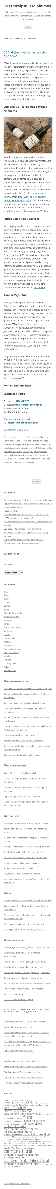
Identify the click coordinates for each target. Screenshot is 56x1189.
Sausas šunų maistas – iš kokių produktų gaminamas (27, 972)
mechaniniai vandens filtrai (21, 1129)
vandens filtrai (18, 1151)
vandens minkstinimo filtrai (26, 1160)
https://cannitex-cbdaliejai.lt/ (23, 422)
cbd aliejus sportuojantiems (35, 451)
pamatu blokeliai (28, 1137)
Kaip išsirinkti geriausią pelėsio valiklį (20, 773)
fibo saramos (18, 1118)
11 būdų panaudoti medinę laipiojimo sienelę (23, 1082)
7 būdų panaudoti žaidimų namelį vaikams (22, 1072)
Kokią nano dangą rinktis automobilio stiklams (24, 703)
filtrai (28, 1117)
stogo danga (11, 1147)
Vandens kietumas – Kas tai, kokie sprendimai (24, 740)
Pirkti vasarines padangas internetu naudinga (24, 924)
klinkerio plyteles (34, 1120)
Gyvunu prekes (12, 816)
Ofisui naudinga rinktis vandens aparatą (21, 543)
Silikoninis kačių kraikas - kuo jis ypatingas (22, 863)
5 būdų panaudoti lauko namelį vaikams (21, 1061)
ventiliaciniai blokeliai (12, 1166)
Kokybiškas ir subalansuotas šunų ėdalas (22, 873)
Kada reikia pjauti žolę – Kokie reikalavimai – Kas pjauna (28, 688)
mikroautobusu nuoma (18, 1131)
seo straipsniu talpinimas (13, 1143)
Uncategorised (10, 663)
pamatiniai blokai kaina (13, 1137)
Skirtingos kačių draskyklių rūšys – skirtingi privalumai (27, 846)
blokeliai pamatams (29, 1105)
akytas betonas (9, 1100)
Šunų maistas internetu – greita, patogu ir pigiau (25, 961)
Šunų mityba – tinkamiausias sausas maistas (23, 988)
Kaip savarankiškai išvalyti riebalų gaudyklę (23, 755)
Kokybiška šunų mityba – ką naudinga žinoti (23, 967)
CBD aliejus (39, 287)
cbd (49, 444)
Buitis (6, 598)
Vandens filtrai (10, 670)
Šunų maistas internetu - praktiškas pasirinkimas (25, 857)
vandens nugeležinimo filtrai (21, 1163)
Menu (28, 27)
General (7, 605)
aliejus (44, 444)
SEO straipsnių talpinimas (28, 6)
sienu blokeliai (28, 1143)
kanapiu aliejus (10, 455)
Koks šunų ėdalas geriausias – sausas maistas (23, 978)
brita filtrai (12, 1107)
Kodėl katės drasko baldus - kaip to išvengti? (23, 852)
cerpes (26, 1107)
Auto (6, 591)
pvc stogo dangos (27, 1141)
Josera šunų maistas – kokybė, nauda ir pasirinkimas (27, 947)
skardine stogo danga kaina (41, 1145)
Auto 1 (9, 893)
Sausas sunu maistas (15, 940)
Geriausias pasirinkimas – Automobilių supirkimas (25, 1021)
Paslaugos (8, 645)
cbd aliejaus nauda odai (14, 448)
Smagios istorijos (11, 652)
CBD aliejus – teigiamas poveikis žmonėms (26, 54)
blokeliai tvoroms (43, 1105)
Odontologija (9, 638)
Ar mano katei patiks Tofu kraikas (18, 868)
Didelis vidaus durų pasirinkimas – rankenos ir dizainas (28, 500)
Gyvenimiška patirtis (41, 437)
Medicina (27, 440)
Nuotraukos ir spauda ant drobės (18, 1027)
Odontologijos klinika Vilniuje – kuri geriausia (23, 539)
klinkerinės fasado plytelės (14, 1121)
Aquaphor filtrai (11, 510)
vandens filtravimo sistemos (21, 1154)
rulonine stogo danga (42, 1141)
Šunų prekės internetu (13, 994)
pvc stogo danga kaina (12, 1141)
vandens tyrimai (45, 1164)
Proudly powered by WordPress (17, 1183)
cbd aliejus (29, 448)
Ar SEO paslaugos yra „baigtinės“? (18, 518)
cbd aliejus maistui (43, 448)
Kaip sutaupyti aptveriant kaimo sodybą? (22, 796)
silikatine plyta (39, 1143)
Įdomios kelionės (11, 616)
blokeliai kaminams (39, 1103)
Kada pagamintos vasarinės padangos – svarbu (24, 929)
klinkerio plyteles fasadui (13, 1124)
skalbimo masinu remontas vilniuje (17, 1145)
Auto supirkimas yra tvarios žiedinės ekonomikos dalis (28, 900)
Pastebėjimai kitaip (40, 440)
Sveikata (7, 444)
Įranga (6, 623)
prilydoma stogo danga (31, 1139)
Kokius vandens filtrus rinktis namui (19, 735)
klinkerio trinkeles (15, 1126)
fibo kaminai (8, 1118)
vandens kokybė (14, 1157)
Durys (6, 602)
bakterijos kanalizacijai (18, 1102)
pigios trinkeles (40, 1137)
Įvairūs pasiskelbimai (13, 440)
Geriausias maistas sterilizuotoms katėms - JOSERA (26, 823)
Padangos (8, 641)
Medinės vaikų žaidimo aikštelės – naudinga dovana (26, 514)
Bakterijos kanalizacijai (17, 681)
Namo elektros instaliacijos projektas (27, 1134)
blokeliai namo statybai (13, 1105)
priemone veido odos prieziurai (24, 458)
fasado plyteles (46, 1114)
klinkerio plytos (32, 1123)
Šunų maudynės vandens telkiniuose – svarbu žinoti (27, 983)
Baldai (6, 595)
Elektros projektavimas (18, 1111)
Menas (7, 634)
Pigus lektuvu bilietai (16, 766)
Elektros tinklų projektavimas (22, 1113)
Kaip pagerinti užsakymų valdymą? (19, 1050)
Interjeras (8, 620)
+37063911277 (21, 401)
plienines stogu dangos (13, 1139)
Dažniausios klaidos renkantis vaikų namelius (23, 1077)
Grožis (28, 437)
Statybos (7, 656)
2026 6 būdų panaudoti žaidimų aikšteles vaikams (25, 1066)
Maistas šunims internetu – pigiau (18, 999)
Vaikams (7, 667)
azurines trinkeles (22, 1100)
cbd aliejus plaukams (13, 451)
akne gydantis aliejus (31, 444)
